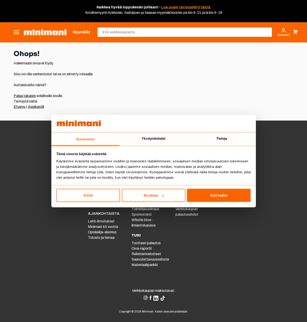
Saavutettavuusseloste (150, 259)
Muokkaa (151, 195)
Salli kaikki (218, 195)
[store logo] (45, 32)
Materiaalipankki (145, 265)
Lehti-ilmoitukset (101, 221)
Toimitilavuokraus (145, 209)
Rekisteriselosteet (146, 254)
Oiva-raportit (142, 248)
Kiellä (88, 195)
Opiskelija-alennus (102, 232)
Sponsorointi (142, 214)
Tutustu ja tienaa (101, 237)
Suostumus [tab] (85, 139)
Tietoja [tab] (221, 138)
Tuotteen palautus (146, 243)
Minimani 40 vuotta (103, 227)
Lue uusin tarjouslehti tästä (185, 7)
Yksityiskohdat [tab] (153, 138)
